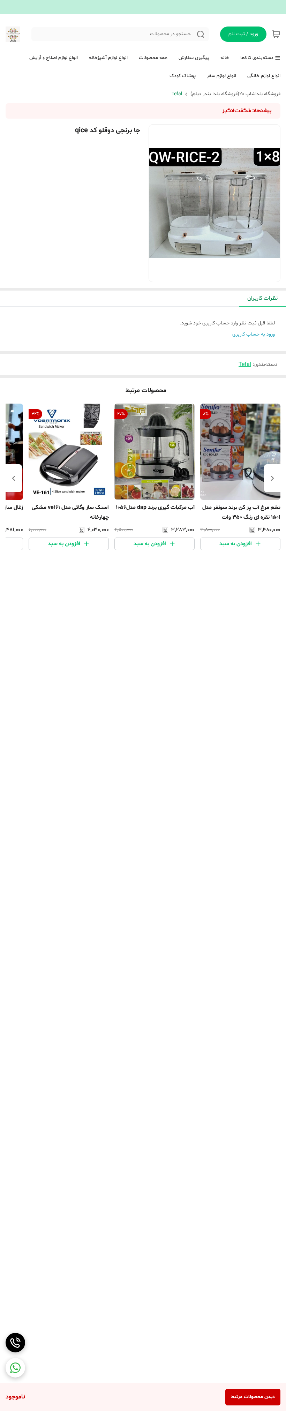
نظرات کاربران (262, 298)
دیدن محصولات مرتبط (253, 1397)
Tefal (177, 94)
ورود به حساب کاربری (253, 334)
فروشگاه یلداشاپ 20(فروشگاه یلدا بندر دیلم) (235, 94)
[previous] (272, 478)
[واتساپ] (15, 1368)
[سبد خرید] (276, 34)
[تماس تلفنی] (15, 1342)
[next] (13, 478)
